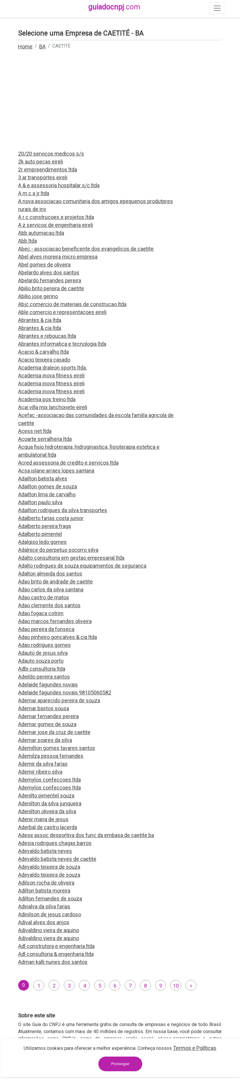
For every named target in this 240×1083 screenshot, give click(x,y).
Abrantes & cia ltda (39, 320)
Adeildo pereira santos (44, 677)
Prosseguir (120, 1064)
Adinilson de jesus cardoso (49, 914)
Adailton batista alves (42, 478)
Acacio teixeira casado (44, 360)
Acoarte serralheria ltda (45, 439)
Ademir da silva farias (43, 764)
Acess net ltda (35, 431)
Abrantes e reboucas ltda (47, 336)
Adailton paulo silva (40, 502)
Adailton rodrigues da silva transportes (62, 510)
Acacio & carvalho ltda (43, 352)
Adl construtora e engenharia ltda (56, 946)
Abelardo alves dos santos (48, 272)
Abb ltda (27, 241)
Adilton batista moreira (44, 891)
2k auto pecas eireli (40, 161)
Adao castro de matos (43, 597)
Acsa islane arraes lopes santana (56, 471)
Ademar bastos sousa (43, 708)
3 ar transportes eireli (42, 177)
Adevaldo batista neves (45, 851)
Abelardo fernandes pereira (49, 280)
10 (176, 986)
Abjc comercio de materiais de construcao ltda (72, 304)
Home (25, 46)
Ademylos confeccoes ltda (49, 780)
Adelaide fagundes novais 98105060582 (64, 692)
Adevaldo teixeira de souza (49, 867)
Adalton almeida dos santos (50, 574)
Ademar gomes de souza (47, 724)
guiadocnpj (114, 7)
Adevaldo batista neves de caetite (57, 859)
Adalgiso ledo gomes (42, 542)
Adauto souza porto (41, 661)
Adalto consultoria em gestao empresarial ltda (71, 558)
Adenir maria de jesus (43, 819)
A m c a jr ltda (33, 193)
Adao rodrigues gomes (44, 645)
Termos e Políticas (194, 1048)
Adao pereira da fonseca (46, 629)
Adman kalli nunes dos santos (53, 962)
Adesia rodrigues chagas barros (55, 843)
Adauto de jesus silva (43, 653)
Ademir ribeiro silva (40, 772)
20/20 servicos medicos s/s (51, 154)
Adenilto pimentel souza (46, 795)
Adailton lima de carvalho (47, 494)
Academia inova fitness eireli (51, 375)
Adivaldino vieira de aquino (48, 930)
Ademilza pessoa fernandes (50, 756)
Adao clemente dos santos (49, 605)
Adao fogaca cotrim (41, 613)
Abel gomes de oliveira (44, 265)
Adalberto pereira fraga (44, 526)
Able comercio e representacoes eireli (62, 312)
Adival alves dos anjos (43, 922)
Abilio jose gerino (38, 296)
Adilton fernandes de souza (50, 898)
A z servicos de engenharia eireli (55, 225)
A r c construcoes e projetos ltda (56, 217)
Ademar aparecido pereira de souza (59, 700)
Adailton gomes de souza (47, 486)
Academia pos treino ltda (47, 399)
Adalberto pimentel (40, 534)
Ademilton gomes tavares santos (56, 748)
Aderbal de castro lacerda (47, 827)
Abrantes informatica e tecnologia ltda (62, 344)
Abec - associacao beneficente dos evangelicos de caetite (86, 249)
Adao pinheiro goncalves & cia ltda (57, 637)
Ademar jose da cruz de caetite (54, 732)
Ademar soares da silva (45, 740)
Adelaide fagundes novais (48, 684)
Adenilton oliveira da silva (47, 811)
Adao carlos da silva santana (50, 589)
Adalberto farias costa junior (50, 518)
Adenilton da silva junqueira (49, 803)
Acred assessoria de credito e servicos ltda (68, 463)
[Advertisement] (120, 104)
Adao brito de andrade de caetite (55, 581)
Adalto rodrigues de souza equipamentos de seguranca (82, 566)
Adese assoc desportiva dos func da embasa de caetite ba (86, 835)
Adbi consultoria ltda (41, 669)
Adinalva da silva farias (44, 906)
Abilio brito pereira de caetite (51, 288)
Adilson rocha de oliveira (46, 883)
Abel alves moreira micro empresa (57, 257)
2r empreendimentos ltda (47, 169)
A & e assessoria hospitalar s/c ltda (59, 185)
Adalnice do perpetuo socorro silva (58, 550)
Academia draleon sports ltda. (52, 368)
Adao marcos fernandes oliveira (55, 621)
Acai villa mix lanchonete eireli (52, 407)
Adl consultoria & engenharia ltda (56, 954)
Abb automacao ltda (41, 233)
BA (42, 46)
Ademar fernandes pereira (48, 716)
